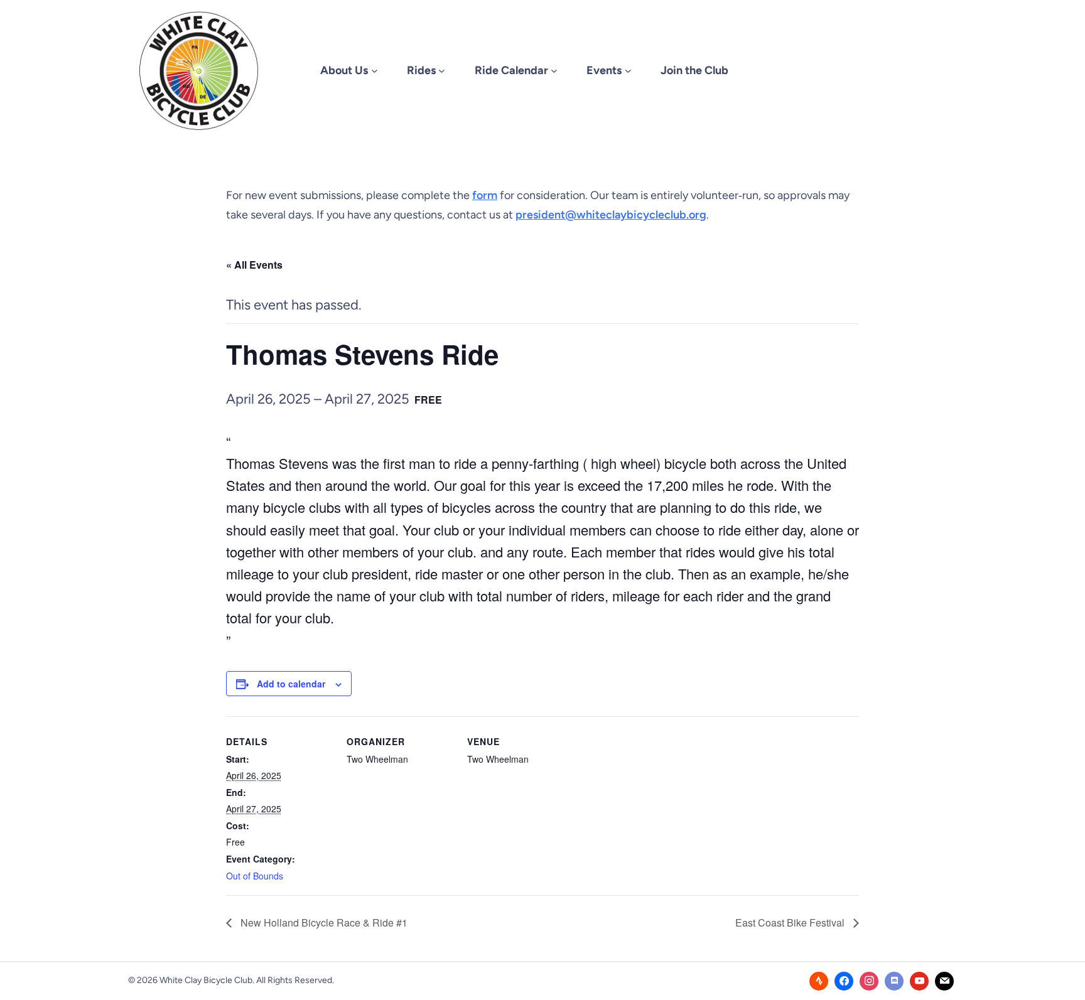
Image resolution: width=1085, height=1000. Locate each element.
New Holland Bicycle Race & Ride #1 (323, 922)
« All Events (254, 264)
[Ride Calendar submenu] (554, 70)
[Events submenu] (628, 70)
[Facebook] (843, 981)
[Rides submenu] (441, 70)
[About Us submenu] (374, 70)
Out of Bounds (254, 875)
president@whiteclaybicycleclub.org (611, 215)
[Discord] (894, 981)
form (484, 195)
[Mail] (944, 981)
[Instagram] (869, 981)
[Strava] (818, 981)
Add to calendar (291, 683)
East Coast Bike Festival (791, 922)
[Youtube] (919, 981)
